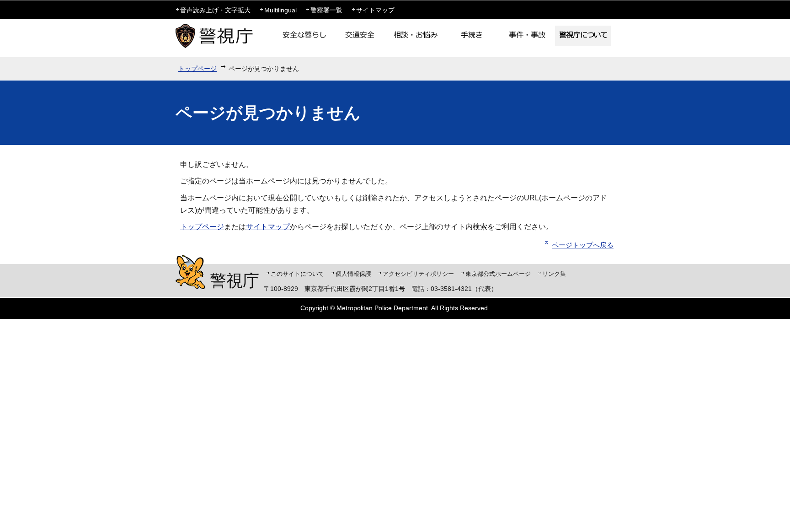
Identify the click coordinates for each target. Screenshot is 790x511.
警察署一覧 (326, 10)
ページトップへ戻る (583, 245)
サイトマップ (375, 10)
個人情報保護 (353, 273)
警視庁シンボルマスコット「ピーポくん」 (190, 272)
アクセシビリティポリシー (418, 273)
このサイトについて (297, 273)
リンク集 (554, 273)
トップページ (197, 68)
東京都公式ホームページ (498, 273)
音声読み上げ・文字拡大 (215, 10)
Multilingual (280, 10)
